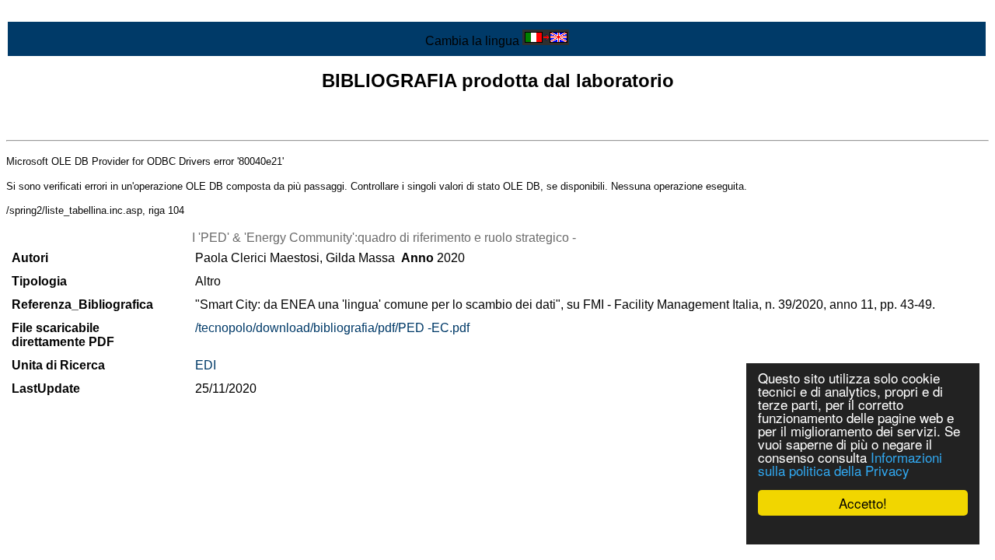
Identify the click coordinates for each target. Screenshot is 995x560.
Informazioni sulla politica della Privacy (850, 463)
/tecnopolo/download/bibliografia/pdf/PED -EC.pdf (332, 327)
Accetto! (863, 503)
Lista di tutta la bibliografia (78, 126)
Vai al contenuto (50, 12)
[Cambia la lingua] (545, 40)
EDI (205, 365)
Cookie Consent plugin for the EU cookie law (863, 529)
